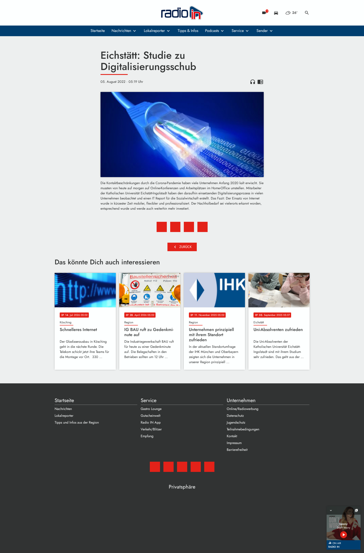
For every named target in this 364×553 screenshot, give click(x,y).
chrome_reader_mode (260, 82)
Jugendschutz (236, 422)
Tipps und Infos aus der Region (77, 422)
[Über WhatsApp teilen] (189, 227)
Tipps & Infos (188, 30)
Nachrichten (121, 30)
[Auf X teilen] (175, 227)
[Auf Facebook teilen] (162, 227)
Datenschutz (235, 415)
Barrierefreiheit (237, 449)
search (306, 12)
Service (238, 30)
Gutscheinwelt (150, 415)
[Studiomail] (59, 13)
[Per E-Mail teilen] (202, 227)
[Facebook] (67, 13)
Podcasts (212, 30)
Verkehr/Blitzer (151, 429)
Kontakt (232, 436)
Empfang (147, 436)
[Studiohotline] (93, 13)
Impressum (234, 442)
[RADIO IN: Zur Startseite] (182, 12)
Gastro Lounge (151, 408)
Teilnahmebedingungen (243, 429)
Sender (262, 30)
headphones (253, 82)
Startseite (98, 30)
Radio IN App (151, 422)
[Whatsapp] (84, 13)
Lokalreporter (154, 30)
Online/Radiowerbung (242, 408)
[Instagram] (76, 13)
